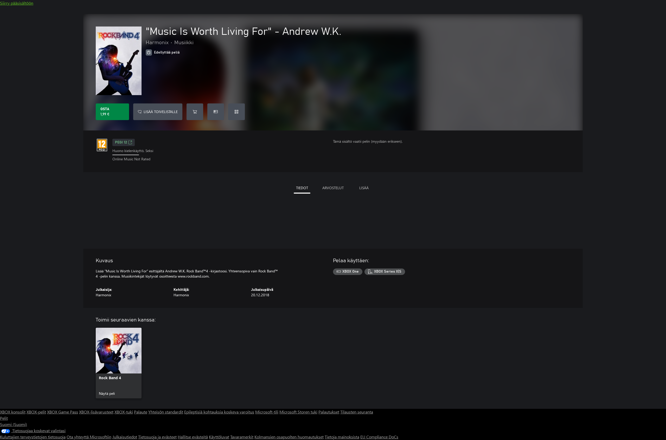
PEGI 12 (121, 142)
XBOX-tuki (123, 412)
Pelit (4, 418)
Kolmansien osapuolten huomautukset (289, 436)
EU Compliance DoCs (379, 436)
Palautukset (328, 412)
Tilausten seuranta (356, 412)
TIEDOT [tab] (302, 187)
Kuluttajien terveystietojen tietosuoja (33, 436)
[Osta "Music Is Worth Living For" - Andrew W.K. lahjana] (215, 111)
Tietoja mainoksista (342, 436)
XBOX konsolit (12, 412)
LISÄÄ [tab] (364, 187)
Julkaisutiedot (124, 436)
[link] (119, 363)
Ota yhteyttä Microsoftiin (89, 436)
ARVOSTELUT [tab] (333, 187)
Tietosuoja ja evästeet (157, 436)
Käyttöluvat (219, 436)
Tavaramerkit (241, 436)
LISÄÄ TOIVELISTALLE (161, 111)
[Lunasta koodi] (236, 111)
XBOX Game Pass (62, 412)
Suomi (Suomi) (13, 424)
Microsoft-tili (266, 412)
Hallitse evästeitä (193, 436)
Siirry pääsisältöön (16, 3)
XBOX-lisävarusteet (96, 412)
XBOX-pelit (36, 412)
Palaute (140, 412)
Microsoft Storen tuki (298, 412)
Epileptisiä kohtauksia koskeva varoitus (219, 412)
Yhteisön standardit (165, 412)
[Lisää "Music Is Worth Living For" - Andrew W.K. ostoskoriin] (195, 111)
